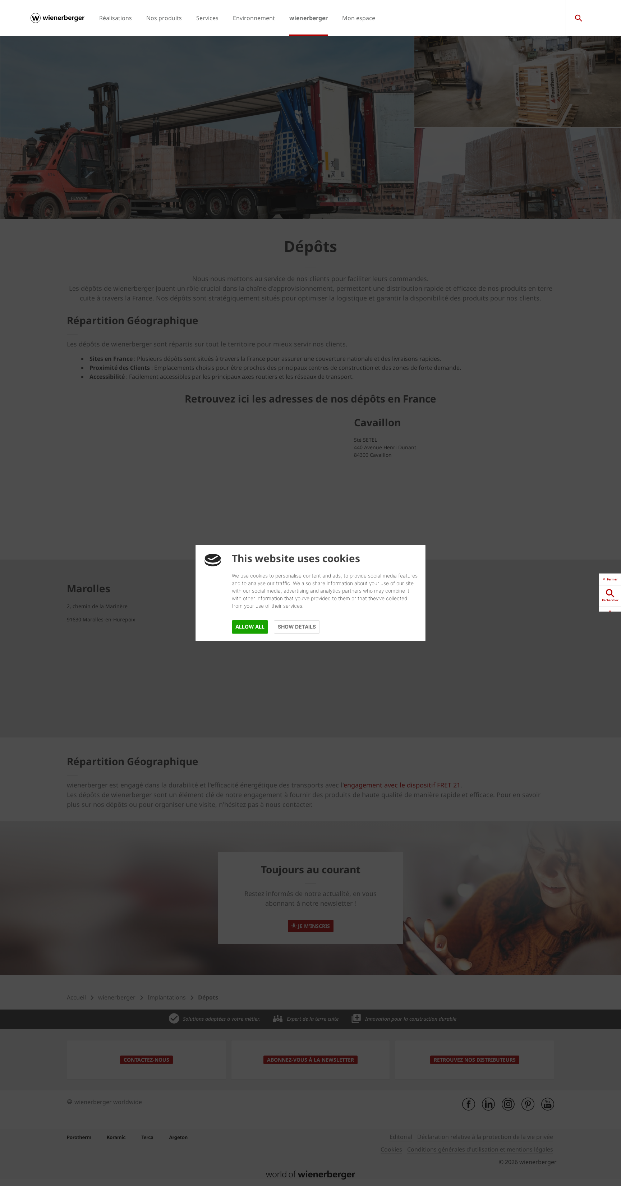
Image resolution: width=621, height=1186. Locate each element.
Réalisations (115, 18)
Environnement (254, 18)
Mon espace (358, 18)
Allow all (249, 627)
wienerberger (308, 18)
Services (207, 18)
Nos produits (164, 18)
